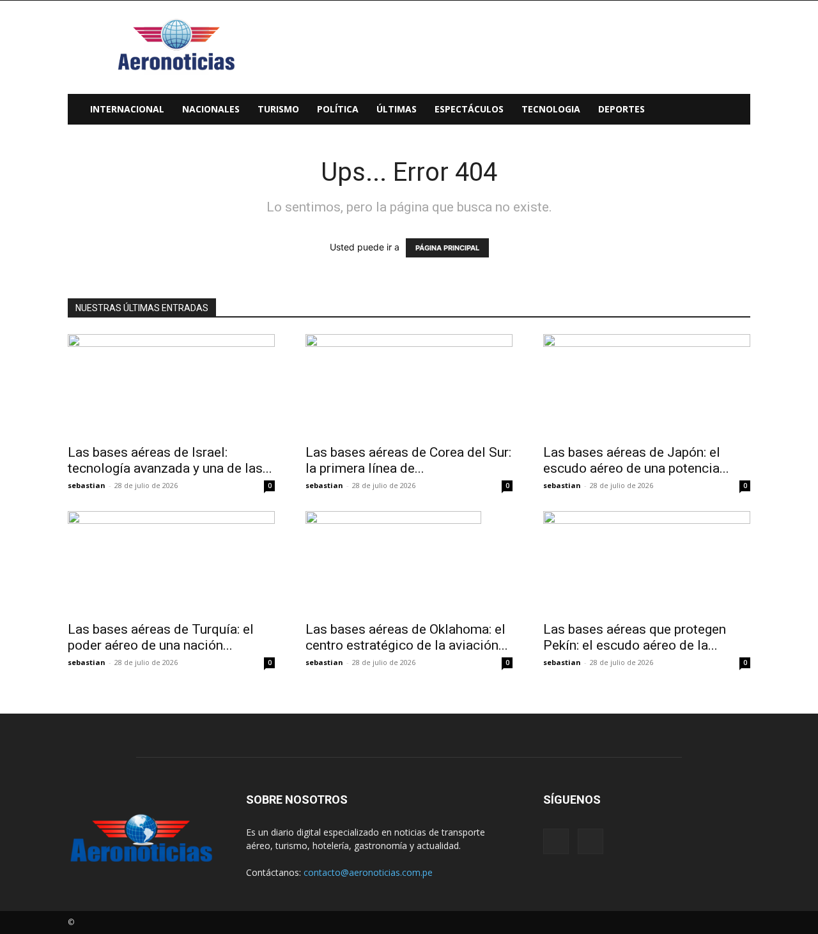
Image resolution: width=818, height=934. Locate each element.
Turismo (278, 109)
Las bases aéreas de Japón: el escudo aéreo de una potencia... (636, 460)
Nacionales (211, 109)
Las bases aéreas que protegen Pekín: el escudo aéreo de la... (634, 637)
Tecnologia (550, 109)
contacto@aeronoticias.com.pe (368, 872)
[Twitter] (590, 841)
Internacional (127, 109)
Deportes (621, 109)
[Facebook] (556, 841)
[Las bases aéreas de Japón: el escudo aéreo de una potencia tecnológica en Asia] (646, 385)
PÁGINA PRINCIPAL (447, 247)
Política (338, 109)
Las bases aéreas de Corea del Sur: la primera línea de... (408, 460)
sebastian (86, 485)
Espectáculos (469, 109)
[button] (735, 110)
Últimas (396, 109)
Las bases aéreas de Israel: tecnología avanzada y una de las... (170, 460)
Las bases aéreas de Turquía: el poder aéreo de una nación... (161, 637)
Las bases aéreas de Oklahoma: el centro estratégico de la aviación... (406, 637)
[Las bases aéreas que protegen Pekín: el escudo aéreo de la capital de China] (646, 562)
